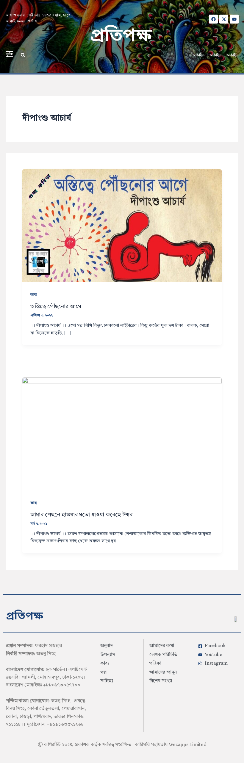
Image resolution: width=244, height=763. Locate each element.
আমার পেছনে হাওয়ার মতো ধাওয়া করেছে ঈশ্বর (81, 515)
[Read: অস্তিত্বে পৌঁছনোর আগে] (122, 225)
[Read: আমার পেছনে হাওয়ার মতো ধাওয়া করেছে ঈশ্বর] (122, 433)
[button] (23, 55)
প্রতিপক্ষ (121, 36)
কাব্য (33, 295)
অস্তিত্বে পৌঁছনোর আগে (55, 306)
